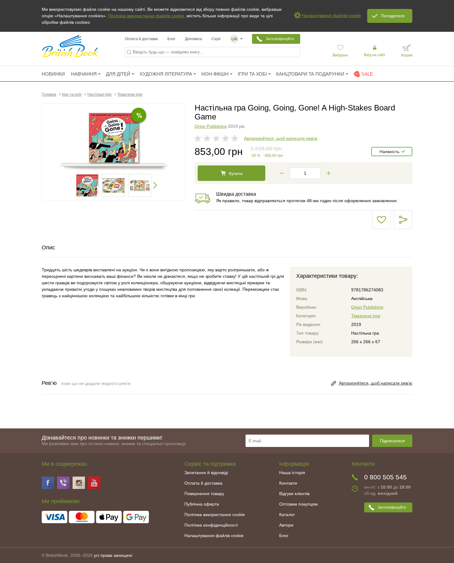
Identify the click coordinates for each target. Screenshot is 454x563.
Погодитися (393, 15)
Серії (216, 39)
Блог (171, 39)
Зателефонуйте (280, 39)
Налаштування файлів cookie (214, 535)
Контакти (288, 483)
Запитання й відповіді (206, 472)
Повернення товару (204, 493)
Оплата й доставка (141, 39)
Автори (286, 525)
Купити (236, 173)
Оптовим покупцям (298, 504)
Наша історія (292, 472)
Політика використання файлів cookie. (146, 15)
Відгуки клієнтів (294, 493)
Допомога (193, 39)
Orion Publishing (211, 126)
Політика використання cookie (214, 514)
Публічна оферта (201, 504)
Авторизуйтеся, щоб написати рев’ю (280, 138)
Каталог (287, 514)
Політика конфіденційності (211, 525)
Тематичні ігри (365, 315)
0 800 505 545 (385, 477)
